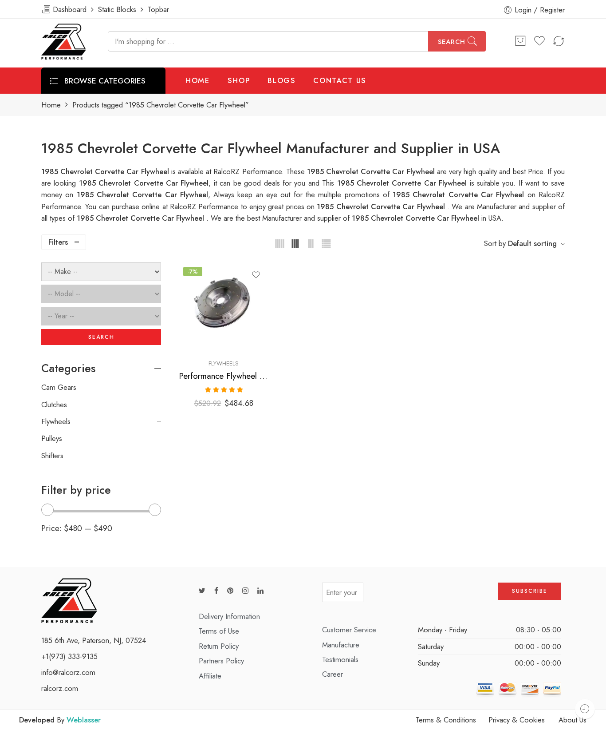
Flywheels (224, 363)
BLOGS (281, 80)
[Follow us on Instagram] (245, 591)
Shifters (52, 455)
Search (451, 42)
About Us (572, 719)
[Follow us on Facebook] (216, 591)
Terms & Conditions (446, 719)
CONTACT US (339, 80)
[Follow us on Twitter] (202, 591)
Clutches (54, 404)
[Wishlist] (256, 275)
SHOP (239, 80)
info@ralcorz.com (68, 672)
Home (51, 105)
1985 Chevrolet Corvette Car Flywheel (403, 183)
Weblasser (84, 719)
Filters (58, 242)
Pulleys (51, 438)
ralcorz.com (59, 688)
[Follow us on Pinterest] (230, 591)
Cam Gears (58, 387)
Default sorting (532, 243)
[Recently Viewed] (585, 709)
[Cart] (520, 41)
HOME (197, 80)
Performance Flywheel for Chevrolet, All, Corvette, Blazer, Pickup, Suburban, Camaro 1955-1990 (224, 376)
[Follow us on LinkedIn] (260, 591)
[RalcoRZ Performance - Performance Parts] (63, 42)
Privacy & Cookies (516, 719)
